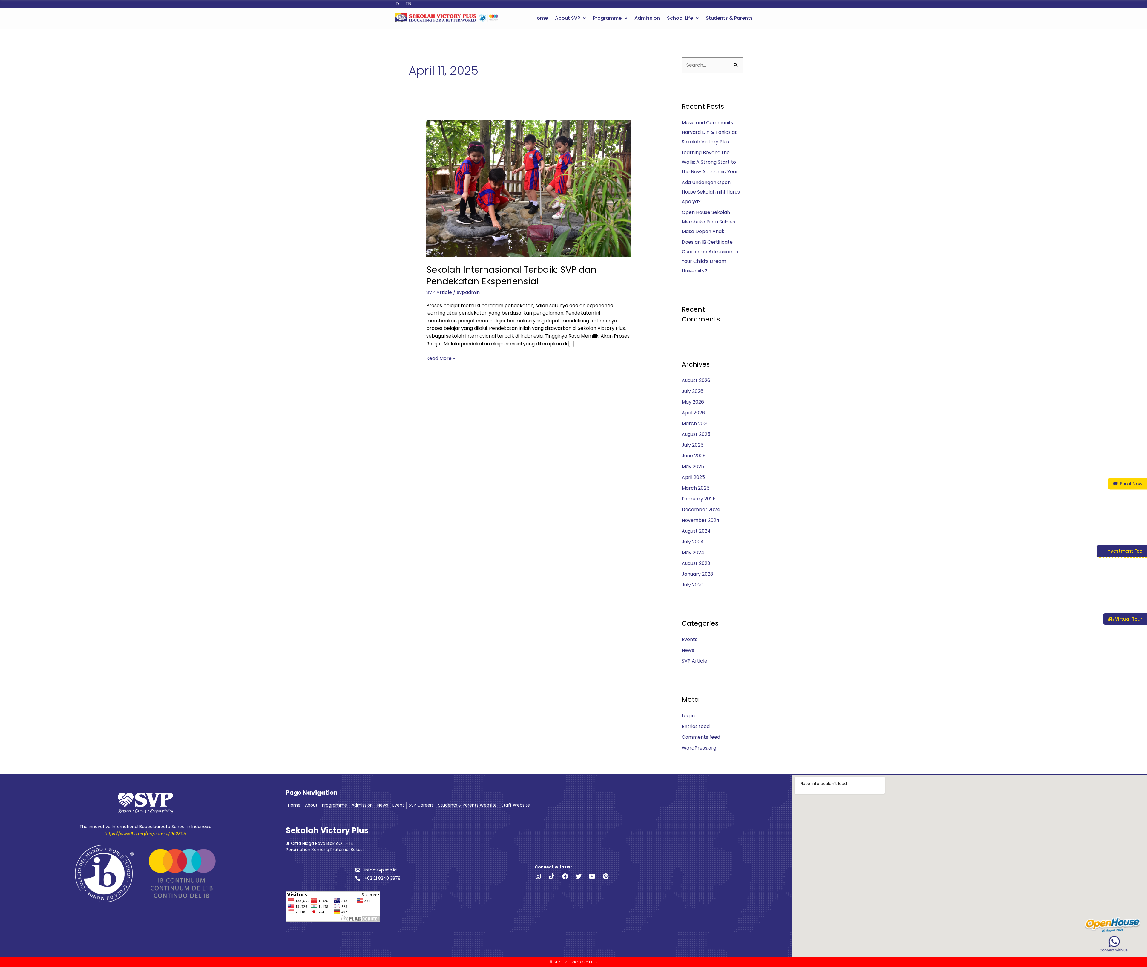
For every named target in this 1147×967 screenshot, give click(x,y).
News (688, 650)
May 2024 (693, 552)
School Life (680, 18)
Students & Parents (729, 18)
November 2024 (701, 520)
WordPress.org (699, 747)
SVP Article (439, 292)
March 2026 (695, 423)
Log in (688, 715)
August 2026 (696, 380)
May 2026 (693, 402)
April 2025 (693, 477)
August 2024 (696, 531)
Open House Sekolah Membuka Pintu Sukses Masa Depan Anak (708, 222)
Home (540, 18)
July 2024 (693, 541)
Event (398, 805)
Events (689, 639)
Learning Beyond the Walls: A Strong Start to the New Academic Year (710, 162)
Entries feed (696, 726)
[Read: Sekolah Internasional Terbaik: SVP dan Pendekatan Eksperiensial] (528, 188)
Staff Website (515, 805)
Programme (607, 18)
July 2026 (692, 391)
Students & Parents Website (467, 805)
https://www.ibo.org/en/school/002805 (145, 834)
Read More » (440, 358)
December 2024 (701, 509)
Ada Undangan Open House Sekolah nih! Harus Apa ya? (711, 192)
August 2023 (696, 563)
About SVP (567, 18)
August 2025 (696, 434)
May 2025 (693, 466)
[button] (570, 18)
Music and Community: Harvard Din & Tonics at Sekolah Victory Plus (709, 132)
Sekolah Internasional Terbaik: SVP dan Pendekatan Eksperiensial (511, 275)
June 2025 (694, 455)
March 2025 (695, 488)
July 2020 (692, 584)
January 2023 (697, 574)
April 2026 (693, 412)
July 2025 (692, 445)
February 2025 (699, 498)
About (311, 805)
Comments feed (701, 737)
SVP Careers (421, 805)
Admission (647, 18)
